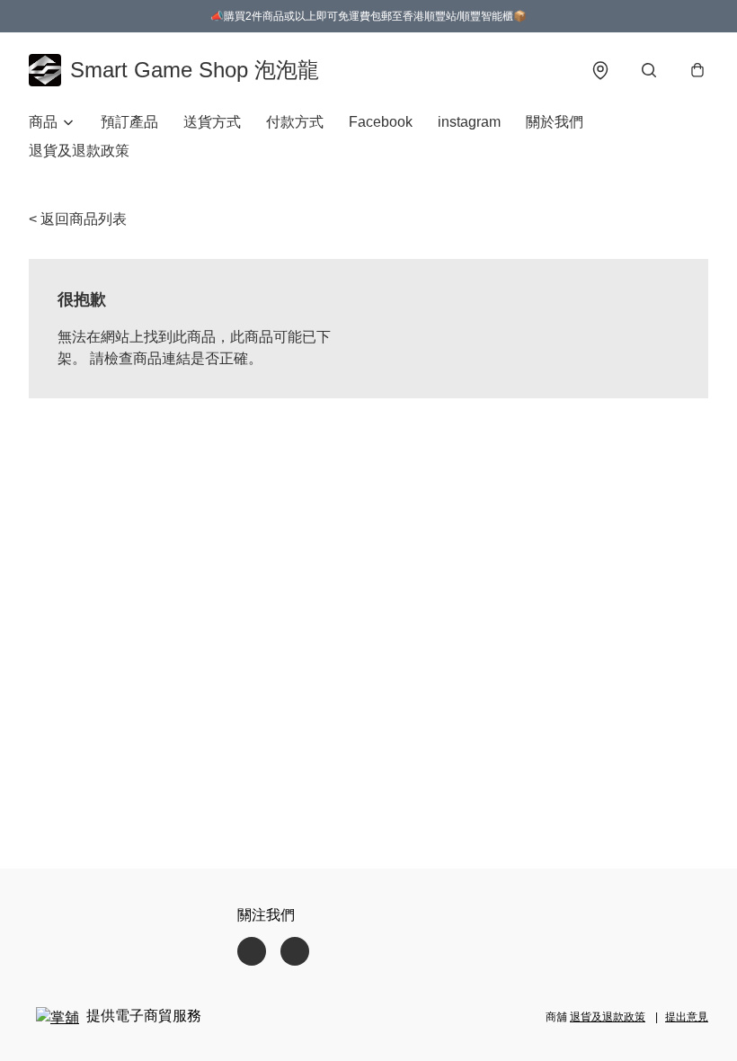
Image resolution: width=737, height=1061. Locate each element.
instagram (469, 121)
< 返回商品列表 (78, 219)
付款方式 (295, 121)
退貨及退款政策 (79, 150)
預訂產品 (129, 121)
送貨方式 (212, 121)
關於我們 (554, 121)
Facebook (381, 121)
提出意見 (686, 1017)
